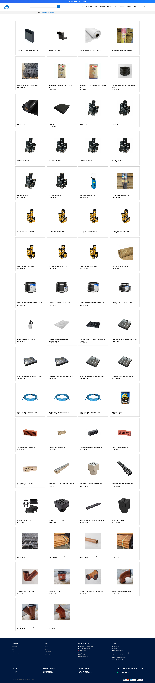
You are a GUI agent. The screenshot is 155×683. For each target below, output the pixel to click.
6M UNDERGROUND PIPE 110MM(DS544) (58, 556)
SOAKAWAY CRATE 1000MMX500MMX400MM (28, 86)
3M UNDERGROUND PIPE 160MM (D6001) (90, 556)
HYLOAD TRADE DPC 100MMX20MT (88, 267)
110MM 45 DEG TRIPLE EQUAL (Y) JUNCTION (27, 627)
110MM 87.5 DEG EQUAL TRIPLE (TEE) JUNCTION (91, 591)
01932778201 (116, 646)
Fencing (109, 6)
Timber (135, 6)
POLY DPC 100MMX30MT (86, 160)
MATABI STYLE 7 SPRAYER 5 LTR (87, 196)
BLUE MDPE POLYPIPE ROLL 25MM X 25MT (59, 412)
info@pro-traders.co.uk (118, 650)
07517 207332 (85, 672)
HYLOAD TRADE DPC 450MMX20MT (57, 231)
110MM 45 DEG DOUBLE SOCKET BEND (58, 627)
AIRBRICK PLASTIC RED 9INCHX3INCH (26, 447)
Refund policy (48, 654)
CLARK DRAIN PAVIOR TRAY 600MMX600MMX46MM (124, 339)
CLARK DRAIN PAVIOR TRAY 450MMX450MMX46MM (124, 376)
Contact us (47, 646)
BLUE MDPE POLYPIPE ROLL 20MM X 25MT (90, 412)
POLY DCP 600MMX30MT (23, 196)
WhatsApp (115, 648)
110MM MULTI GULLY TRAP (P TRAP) (25, 591)
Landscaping (89, 6)
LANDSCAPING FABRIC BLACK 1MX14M (121, 196)
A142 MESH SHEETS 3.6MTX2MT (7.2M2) (26, 556)
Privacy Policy (48, 651)
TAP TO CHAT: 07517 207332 (78, 1)
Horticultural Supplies (125, 6)
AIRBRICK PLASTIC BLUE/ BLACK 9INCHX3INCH (91, 447)
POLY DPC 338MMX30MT (86, 123)
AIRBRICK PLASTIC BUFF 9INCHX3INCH (58, 447)
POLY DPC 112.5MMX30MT (55, 160)
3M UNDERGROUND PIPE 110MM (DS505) (121, 556)
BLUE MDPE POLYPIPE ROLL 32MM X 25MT (27, 412)
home (39, 12)
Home (82, 6)
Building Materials (100, 6)
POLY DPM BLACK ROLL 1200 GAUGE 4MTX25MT (29, 123)
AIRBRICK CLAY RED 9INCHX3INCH (120, 447)
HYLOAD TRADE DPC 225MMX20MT (120, 231)
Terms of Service (48, 653)
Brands (46, 649)
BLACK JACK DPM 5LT (117, 412)
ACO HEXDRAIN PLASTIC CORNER (57, 520)
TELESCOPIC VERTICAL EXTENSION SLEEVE (27, 50)
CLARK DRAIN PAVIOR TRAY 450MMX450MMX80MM (92, 376)
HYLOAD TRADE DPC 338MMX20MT (88, 231)
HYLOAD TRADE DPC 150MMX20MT (25, 267)
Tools (115, 6)
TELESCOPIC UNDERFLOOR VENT (57, 50)
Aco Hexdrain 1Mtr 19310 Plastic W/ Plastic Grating (92, 520)
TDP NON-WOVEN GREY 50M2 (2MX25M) (122, 50)
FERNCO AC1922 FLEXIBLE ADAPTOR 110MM (122, 302)
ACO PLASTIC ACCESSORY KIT (24, 520)
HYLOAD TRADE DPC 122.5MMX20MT (58, 267)
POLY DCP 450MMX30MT (55, 196)
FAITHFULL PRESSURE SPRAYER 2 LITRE (26, 339)
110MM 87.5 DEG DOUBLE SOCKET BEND (121, 591)
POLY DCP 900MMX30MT (118, 160)
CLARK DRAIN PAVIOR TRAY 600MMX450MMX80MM (29, 376)
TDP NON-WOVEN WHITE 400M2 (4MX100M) (91, 50)
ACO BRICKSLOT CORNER (118, 520)
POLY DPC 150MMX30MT (23, 160)
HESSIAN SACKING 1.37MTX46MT (120, 267)
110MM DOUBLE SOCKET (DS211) (56, 591)
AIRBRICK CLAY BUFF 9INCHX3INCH (25, 483)
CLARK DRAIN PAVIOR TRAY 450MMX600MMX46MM (61, 376)
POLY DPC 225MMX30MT (118, 123)
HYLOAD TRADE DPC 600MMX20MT (26, 231)
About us (47, 648)
